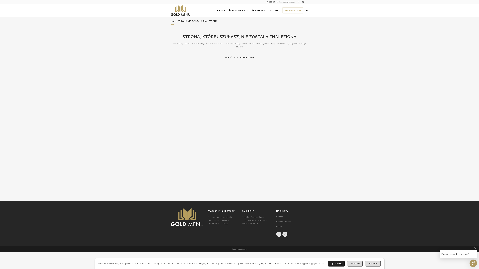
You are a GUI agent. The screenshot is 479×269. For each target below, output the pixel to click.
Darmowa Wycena (283, 222)
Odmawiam (373, 264)
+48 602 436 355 (272, 2)
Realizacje (280, 217)
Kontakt (279, 227)
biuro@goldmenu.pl (287, 2)
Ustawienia (355, 264)
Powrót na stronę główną (239, 57)
